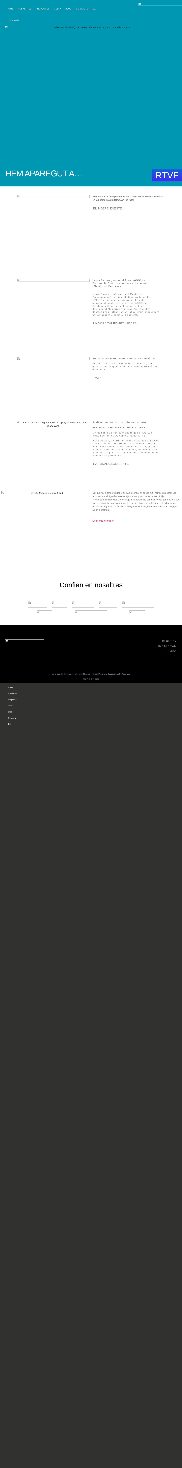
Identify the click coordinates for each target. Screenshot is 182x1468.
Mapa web (125, 674)
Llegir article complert (103, 521)
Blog (68, 9)
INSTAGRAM (167, 646)
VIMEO (172, 651)
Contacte (82, 9)
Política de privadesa (70, 674)
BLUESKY (169, 641)
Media (57, 9)
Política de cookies (89, 674)
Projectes (43, 9)
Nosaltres (25, 9)
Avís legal (56, 674)
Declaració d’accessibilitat (109, 674)
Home (10, 9)
